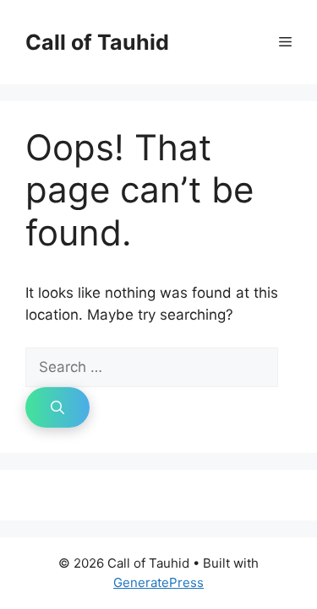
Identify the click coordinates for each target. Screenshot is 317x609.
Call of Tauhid (97, 42)
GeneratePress (158, 582)
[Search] (57, 407)
